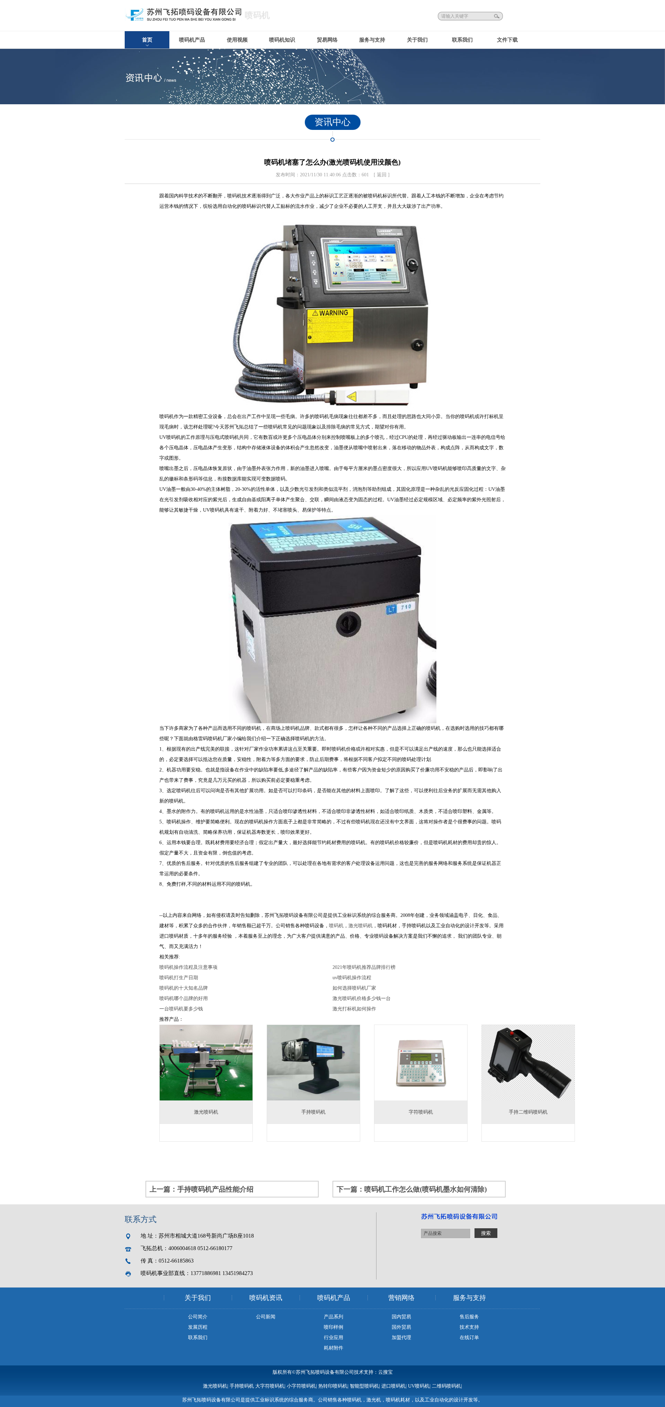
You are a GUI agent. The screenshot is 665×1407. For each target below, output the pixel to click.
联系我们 (462, 40)
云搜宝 (385, 1372)
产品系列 (333, 1316)
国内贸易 (401, 1316)
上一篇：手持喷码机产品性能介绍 (202, 1189)
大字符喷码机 (269, 1386)
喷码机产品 (192, 40)
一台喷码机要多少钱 (181, 1008)
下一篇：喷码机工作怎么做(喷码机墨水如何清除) (412, 1189)
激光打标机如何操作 (354, 1008)
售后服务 (469, 1316)
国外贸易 (401, 1327)
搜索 (497, 16)
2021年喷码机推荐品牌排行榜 (364, 967)
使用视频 (237, 40)
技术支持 (469, 1327)
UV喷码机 (418, 1386)
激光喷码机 (360, 925)
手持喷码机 (242, 1386)
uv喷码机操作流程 (351, 977)
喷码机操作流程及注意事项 (188, 967)
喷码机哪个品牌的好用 (183, 998)
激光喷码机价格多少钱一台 (361, 998)
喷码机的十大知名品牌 (183, 988)
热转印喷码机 (332, 1386)
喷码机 (336, 925)
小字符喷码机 (301, 1386)
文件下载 (507, 40)
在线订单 (469, 1337)
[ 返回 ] (382, 174)
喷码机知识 (282, 40)
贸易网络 (327, 40)
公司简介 (197, 1316)
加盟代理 (401, 1337)
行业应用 (333, 1337)
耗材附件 (333, 1348)
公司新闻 (265, 1316)
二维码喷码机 (446, 1386)
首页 (147, 40)
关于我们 (417, 40)
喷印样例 (333, 1327)
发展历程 (197, 1327)
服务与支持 (372, 40)
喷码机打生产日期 (178, 977)
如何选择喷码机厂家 (354, 988)
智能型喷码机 (364, 1386)
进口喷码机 (393, 1386)
